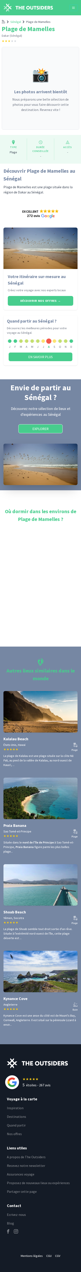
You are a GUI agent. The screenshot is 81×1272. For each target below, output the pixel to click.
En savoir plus (40, 357)
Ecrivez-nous (16, 1214)
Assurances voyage (20, 1174)
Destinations (16, 1116)
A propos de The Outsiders (26, 1157)
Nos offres (14, 1134)
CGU (49, 1256)
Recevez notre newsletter (26, 1165)
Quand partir (16, 1125)
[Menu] (73, 8)
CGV (57, 1256)
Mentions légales (32, 1256)
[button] (40, 213)
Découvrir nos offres (40, 301)
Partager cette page (22, 1191)
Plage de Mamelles (38, 22)
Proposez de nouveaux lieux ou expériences (38, 1183)
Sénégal (15, 22)
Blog (10, 1223)
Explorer (40, 429)
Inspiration (15, 1108)
